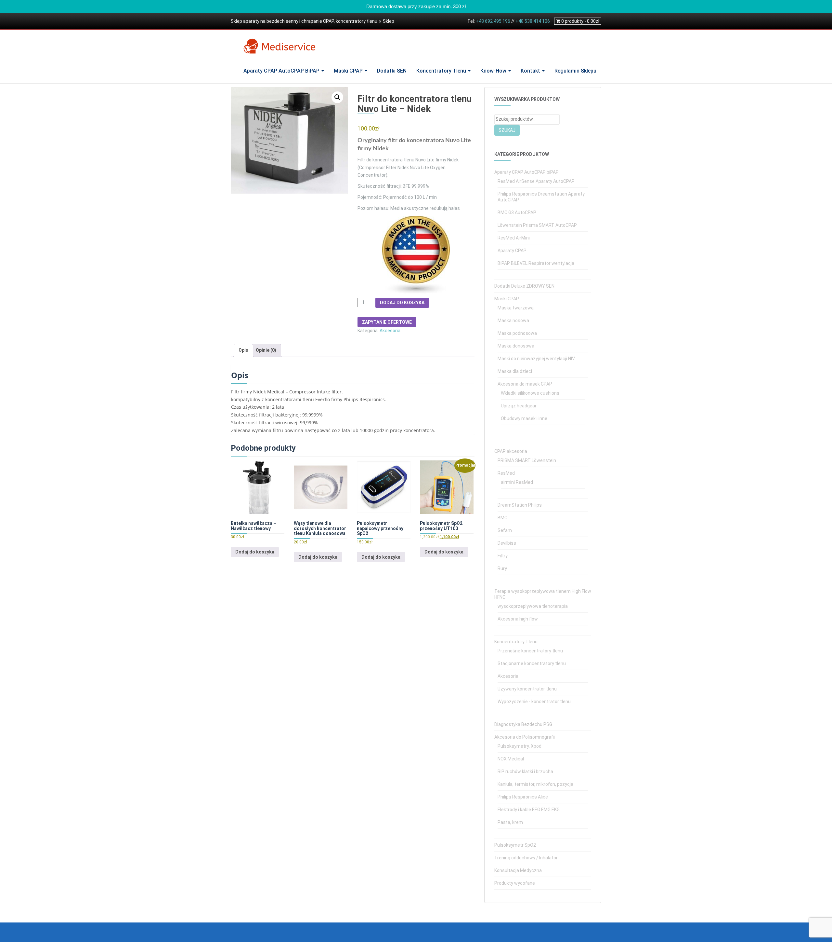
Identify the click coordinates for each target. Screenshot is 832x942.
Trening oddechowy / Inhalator (526, 857)
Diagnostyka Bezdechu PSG (523, 724)
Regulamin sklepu (575, 71)
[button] (337, 97)
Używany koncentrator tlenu (527, 688)
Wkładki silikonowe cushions (530, 393)
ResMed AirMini (514, 237)
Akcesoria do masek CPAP (525, 384)
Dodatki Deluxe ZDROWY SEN (524, 286)
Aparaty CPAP (512, 250)
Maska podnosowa (517, 333)
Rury (502, 568)
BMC (502, 517)
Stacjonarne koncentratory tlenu (532, 663)
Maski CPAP (349, 71)
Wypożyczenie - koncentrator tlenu (534, 701)
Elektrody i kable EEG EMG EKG (529, 809)
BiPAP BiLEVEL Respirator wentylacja (536, 263)
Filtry (503, 555)
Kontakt (531, 71)
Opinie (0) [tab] (266, 350)
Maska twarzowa (516, 307)
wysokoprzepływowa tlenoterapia (533, 606)
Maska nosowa (513, 320)
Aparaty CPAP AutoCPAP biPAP (282, 71)
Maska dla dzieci (515, 371)
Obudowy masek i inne (524, 418)
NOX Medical (511, 758)
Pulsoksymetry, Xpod (519, 746)
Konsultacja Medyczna (518, 870)
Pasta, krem (510, 822)
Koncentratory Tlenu (441, 71)
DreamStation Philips (520, 505)
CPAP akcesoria (510, 451)
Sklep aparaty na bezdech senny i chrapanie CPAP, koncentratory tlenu (304, 21)
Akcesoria (390, 330)
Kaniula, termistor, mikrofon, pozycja (535, 784)
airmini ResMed (517, 482)
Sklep (388, 21)
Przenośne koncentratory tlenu (530, 650)
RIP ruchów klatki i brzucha (525, 771)
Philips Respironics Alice (523, 796)
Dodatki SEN (392, 71)
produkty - (580, 21)
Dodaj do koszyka (402, 302)
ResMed (506, 473)
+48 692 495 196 (493, 21)
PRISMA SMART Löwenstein (527, 460)
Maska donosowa (516, 345)
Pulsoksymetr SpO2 (515, 845)
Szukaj (507, 130)
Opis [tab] (243, 350)
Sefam (505, 530)
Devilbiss (507, 543)
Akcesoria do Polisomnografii (524, 737)
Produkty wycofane (514, 883)
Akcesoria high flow (518, 618)
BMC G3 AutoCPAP (517, 212)
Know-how (494, 71)
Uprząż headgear (519, 405)
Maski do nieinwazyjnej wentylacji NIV (536, 358)
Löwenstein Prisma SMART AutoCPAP (537, 225)
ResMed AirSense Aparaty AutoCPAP (536, 181)
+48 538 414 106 (532, 21)
